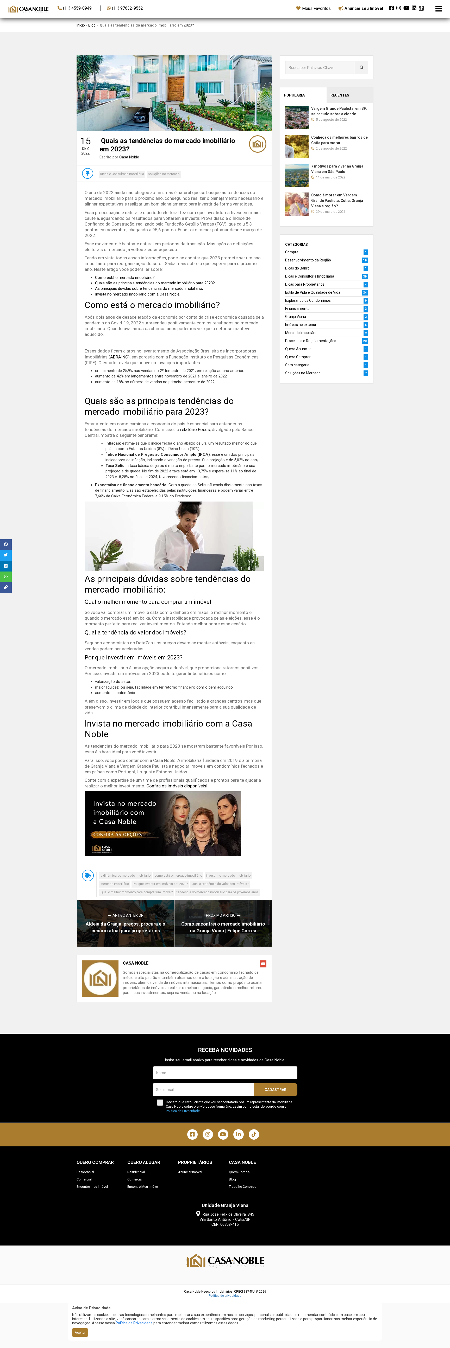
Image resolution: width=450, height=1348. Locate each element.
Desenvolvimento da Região (308, 260)
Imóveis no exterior (300, 325)
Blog (92, 25)
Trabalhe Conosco (243, 1187)
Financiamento (297, 308)
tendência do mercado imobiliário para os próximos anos (218, 892)
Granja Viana (295, 316)
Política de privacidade (225, 1296)
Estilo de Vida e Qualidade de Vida (312, 292)
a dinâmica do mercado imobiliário (126, 875)
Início (81, 25)
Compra (291, 252)
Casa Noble (129, 157)
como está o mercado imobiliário (178, 875)
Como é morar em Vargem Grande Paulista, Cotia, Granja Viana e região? (337, 200)
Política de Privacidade (134, 1323)
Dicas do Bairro (297, 268)
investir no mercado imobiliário (228, 875)
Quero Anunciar (298, 349)
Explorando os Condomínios (308, 300)
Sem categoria (297, 365)
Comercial (84, 1179)
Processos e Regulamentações (310, 341)
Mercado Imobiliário (115, 884)
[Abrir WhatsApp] (437, 1335)
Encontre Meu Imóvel (143, 1187)
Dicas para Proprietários (304, 284)
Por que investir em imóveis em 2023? (160, 884)
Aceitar (80, 1332)
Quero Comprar (298, 357)
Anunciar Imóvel (190, 1172)
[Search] (361, 67)
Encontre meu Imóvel (92, 1187)
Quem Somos (239, 1172)
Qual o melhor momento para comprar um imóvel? (137, 892)
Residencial (85, 1172)
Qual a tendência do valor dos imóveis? (220, 884)
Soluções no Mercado (163, 174)
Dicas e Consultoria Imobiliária (122, 174)
